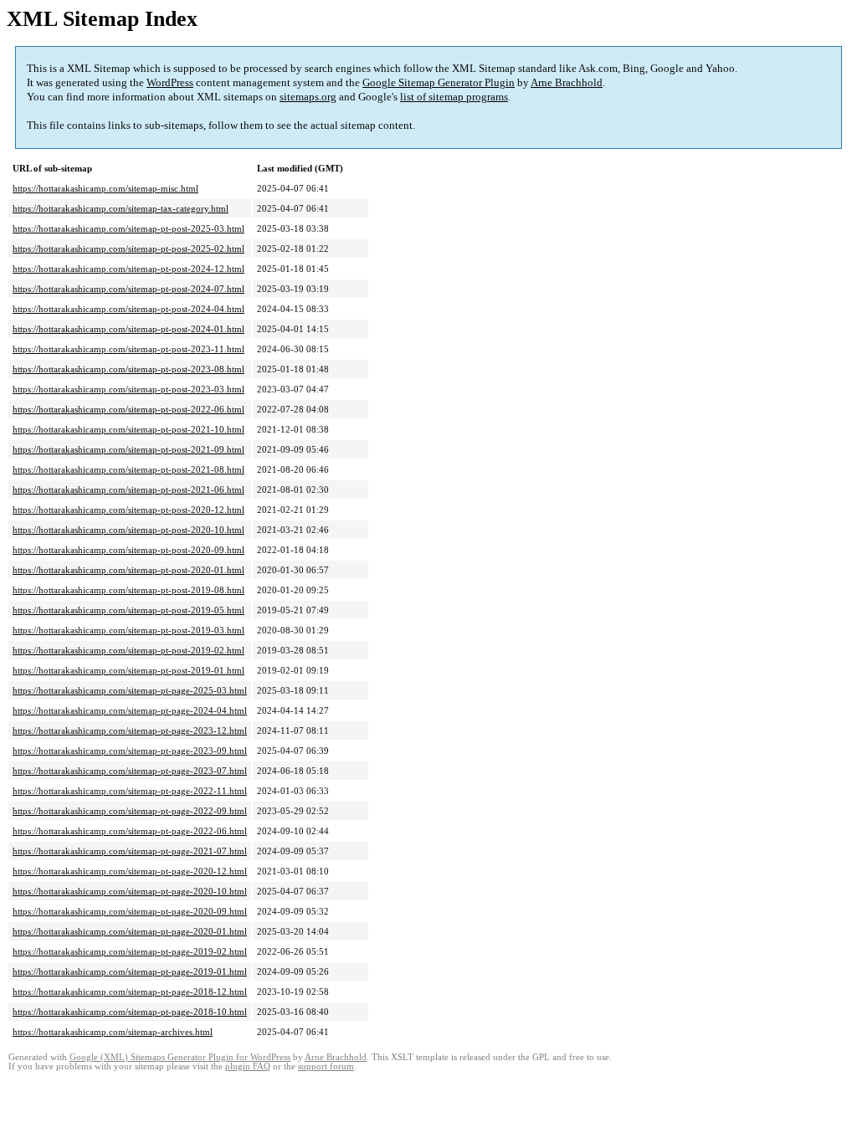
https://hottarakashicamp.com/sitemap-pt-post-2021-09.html (128, 449)
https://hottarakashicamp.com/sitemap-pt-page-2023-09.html (130, 751)
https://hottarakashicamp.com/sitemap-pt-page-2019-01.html (130, 971)
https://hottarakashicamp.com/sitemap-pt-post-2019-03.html (128, 630)
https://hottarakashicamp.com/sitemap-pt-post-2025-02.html (128, 248)
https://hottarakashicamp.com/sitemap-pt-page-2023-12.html (130, 730)
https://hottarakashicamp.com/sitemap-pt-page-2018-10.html (130, 1012)
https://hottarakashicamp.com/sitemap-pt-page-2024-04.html (130, 710)
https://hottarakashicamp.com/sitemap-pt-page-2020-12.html (130, 871)
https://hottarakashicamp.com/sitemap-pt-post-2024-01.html (128, 329)
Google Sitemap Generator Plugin (438, 82)
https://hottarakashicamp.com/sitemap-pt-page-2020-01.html (130, 931)
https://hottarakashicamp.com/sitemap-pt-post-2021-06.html (128, 489)
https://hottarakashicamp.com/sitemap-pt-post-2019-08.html (128, 590)
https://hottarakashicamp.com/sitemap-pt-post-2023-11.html (128, 349)
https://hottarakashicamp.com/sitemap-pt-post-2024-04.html (128, 309)
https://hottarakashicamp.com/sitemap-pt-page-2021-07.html (130, 851)
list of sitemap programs (454, 96)
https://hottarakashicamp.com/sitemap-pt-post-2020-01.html (128, 570)
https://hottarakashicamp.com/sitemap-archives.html (113, 1032)
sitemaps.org (308, 96)
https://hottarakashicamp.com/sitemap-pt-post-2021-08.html (128, 469)
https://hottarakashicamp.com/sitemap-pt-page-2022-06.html (130, 831)
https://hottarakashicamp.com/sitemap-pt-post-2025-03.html (128, 228)
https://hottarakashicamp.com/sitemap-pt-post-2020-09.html (128, 550)
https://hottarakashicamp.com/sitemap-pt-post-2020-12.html (128, 510)
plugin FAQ (247, 1066)
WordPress (169, 82)
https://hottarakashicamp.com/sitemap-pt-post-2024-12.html (128, 269)
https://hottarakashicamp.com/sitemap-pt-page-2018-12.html (130, 992)
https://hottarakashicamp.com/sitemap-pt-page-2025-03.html (130, 690)
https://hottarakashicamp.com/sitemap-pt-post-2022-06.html (128, 409)
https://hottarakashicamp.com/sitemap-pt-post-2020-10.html (128, 530)
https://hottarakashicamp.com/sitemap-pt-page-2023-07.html (130, 771)
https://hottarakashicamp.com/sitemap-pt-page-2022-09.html (130, 811)
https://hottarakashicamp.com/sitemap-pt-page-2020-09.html (130, 911)
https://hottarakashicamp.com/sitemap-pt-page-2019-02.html (130, 951)
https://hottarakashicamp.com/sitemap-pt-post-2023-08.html (128, 369)
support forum (326, 1066)
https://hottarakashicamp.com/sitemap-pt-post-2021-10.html (128, 429)
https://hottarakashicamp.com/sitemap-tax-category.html (120, 208)
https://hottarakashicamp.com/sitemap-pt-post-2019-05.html (128, 610)
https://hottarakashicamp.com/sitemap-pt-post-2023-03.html (128, 389)
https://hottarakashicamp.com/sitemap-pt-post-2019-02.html (128, 650)
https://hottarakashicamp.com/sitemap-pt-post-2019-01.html (128, 670)
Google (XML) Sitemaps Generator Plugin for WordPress (179, 1057)
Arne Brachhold (567, 82)
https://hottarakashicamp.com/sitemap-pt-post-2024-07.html (128, 289)
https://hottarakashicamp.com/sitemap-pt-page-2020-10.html (130, 891)
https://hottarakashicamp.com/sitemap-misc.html (105, 188)
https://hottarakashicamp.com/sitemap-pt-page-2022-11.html (130, 791)
